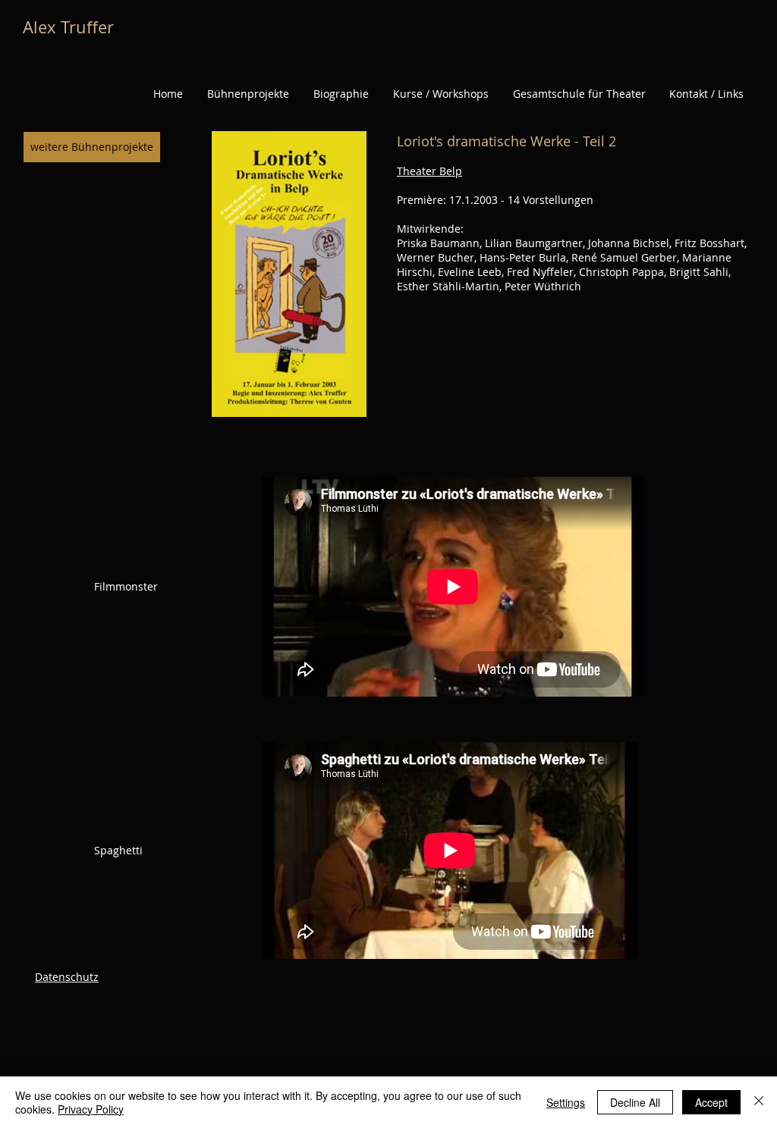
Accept (711, 1102)
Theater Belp (429, 171)
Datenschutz (67, 977)
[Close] (759, 1102)
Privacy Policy (91, 1109)
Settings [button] (565, 1102)
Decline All (635, 1102)
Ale (35, 27)
